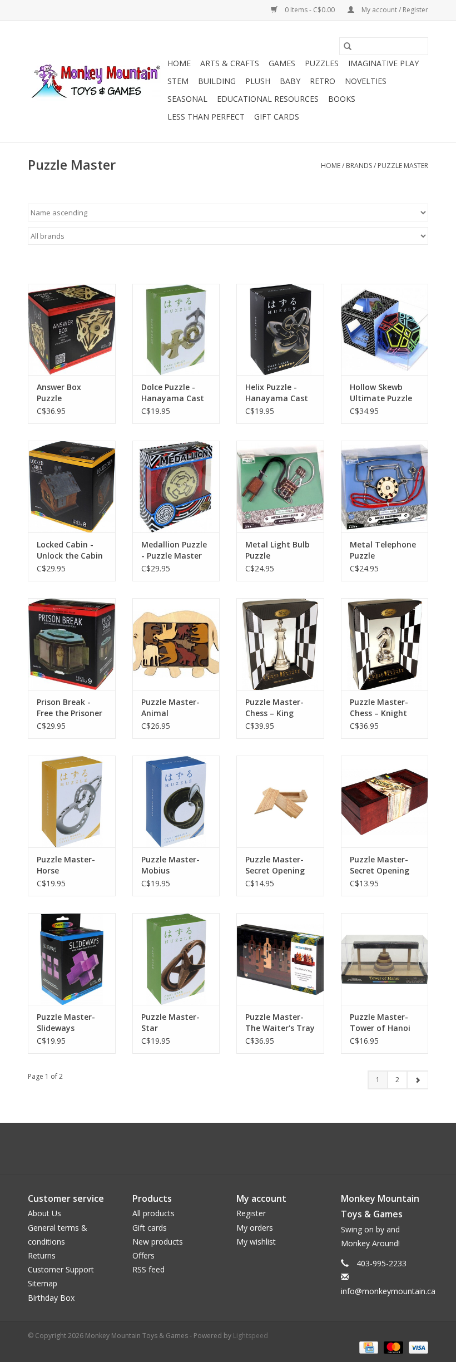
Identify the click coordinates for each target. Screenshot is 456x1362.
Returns (42, 1255)
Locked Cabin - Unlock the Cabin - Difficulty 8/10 (70, 550)
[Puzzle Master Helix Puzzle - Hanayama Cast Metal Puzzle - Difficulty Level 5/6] (280, 330)
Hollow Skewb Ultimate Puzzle (381, 392)
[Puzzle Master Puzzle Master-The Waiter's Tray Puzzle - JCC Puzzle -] (280, 959)
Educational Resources (268, 98)
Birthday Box (51, 1297)
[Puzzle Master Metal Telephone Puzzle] (385, 486)
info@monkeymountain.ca (388, 1291)
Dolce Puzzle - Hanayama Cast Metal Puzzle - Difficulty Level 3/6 (172, 393)
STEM (178, 81)
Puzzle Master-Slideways (66, 1022)
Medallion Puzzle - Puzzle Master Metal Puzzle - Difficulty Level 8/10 (174, 550)
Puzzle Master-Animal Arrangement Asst (170, 708)
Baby (290, 81)
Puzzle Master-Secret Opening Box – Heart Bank (383, 865)
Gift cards (276, 116)
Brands (359, 165)
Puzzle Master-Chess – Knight (379, 707)
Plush (257, 81)
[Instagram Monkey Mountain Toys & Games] (238, 1148)
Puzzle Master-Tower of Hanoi (380, 1022)
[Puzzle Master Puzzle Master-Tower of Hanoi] (385, 959)
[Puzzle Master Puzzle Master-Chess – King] (280, 644)
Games (282, 63)
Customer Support (61, 1269)
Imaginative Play (383, 63)
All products (153, 1213)
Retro (322, 81)
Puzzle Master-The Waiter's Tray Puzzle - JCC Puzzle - (280, 1022)
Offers (143, 1255)
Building (217, 81)
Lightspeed (250, 1335)
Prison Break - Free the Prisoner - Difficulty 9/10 (69, 708)
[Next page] (417, 1080)
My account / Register (394, 9)
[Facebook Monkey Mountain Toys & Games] (218, 1148)
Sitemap (42, 1283)
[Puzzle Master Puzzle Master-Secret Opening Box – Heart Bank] (385, 801)
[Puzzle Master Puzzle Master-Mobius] (176, 801)
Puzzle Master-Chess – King (274, 707)
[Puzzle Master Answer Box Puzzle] (72, 330)
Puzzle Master (403, 165)
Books (341, 98)
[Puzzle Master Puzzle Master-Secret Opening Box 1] (280, 801)
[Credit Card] (367, 1347)
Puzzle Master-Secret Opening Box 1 (275, 865)
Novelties (365, 81)
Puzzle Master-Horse (66, 865)
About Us (44, 1213)
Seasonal (187, 98)
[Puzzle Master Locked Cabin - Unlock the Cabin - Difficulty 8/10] (72, 486)
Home (179, 63)
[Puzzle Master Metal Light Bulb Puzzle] (280, 486)
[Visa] (416, 1347)
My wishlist (256, 1241)
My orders (254, 1227)
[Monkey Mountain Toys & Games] (96, 81)
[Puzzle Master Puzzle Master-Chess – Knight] (385, 644)
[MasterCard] (392, 1347)
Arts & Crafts (229, 63)
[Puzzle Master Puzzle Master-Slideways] (72, 959)
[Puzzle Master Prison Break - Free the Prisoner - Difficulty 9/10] (72, 644)
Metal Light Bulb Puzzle (277, 550)
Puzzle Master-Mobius (170, 865)
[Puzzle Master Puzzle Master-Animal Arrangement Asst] (176, 644)
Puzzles (322, 63)
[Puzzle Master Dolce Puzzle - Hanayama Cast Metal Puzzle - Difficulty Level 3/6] (176, 330)
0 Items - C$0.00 (309, 9)
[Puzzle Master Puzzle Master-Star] (176, 959)
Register (251, 1213)
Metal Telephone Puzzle (383, 550)
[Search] (347, 46)
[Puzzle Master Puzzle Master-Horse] (72, 801)
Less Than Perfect (206, 116)
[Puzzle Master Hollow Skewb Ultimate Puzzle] (385, 330)
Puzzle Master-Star (170, 1022)
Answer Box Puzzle (59, 392)
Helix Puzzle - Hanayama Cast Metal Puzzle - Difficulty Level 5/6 (276, 393)
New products (157, 1241)
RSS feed (148, 1269)
